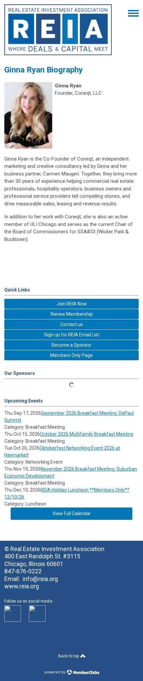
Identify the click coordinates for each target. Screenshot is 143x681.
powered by (55, 672)
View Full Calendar (72, 513)
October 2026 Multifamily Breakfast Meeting (86, 434)
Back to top (69, 656)
